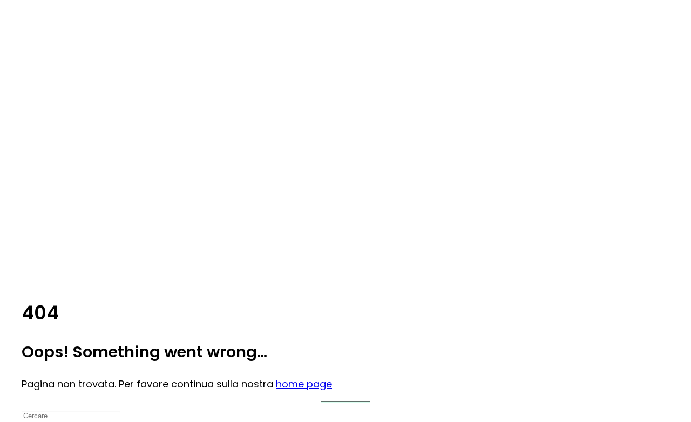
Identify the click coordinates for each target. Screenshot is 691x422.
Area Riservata (92, 148)
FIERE (52, 192)
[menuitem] (356, 60)
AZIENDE (58, 104)
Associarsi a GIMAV (99, 119)
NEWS (54, 235)
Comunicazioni (93, 250)
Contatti (63, 279)
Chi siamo (63, 75)
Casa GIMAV (87, 206)
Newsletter (85, 265)
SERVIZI (57, 163)
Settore (60, 90)
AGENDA (59, 177)
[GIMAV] (345, 21)
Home (54, 61)
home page (304, 384)
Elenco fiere (87, 221)
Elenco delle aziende (103, 133)
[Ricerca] (71, 414)
